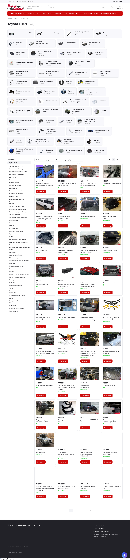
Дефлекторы (13, 196)
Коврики (12, 225)
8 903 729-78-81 (117, 1)
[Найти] (112, 7)
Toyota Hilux (13, 163)
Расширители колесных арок (18, 280)
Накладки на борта (15, 255)
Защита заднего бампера (17, 209)
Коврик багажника (15, 223)
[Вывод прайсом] (121, 159)
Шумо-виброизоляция (16, 308)
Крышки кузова (14, 234)
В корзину (40, 191)
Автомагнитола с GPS (16, 166)
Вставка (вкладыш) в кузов (18, 191)
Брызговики (13, 188)
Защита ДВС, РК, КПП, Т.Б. (18, 206)
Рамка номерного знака (17, 277)
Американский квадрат (16, 169)
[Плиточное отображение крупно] (109, 159)
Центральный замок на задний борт (19, 302)
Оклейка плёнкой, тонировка (19, 260)
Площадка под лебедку (17, 266)
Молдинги (12, 252)
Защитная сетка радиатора (18, 217)
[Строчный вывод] (117, 159)
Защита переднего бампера (18, 212)
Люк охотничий (14, 245)
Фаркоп (11, 298)
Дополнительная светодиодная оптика (19, 202)
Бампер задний (14, 182)
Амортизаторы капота (16, 174)
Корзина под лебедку (16, 231)
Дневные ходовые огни (16, 199)
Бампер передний (15, 185)
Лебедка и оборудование (17, 239)
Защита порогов (14, 214)
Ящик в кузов (13, 311)
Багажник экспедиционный (18, 180)
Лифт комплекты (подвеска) (18, 242)
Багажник (12, 177)
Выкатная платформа (16, 193)
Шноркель (12, 305)
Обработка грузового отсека (18, 258)
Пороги (11, 271)
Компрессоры (13, 228)
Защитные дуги (14, 220)
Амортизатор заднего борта (18, 171)
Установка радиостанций (17, 295)
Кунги (11, 236)
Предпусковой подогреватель (19, 274)
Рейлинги (12, 282)
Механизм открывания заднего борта (19, 248)
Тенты (11, 288)
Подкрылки (13, 269)
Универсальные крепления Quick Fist (18, 291)
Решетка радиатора (15, 285)
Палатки (12, 263)
